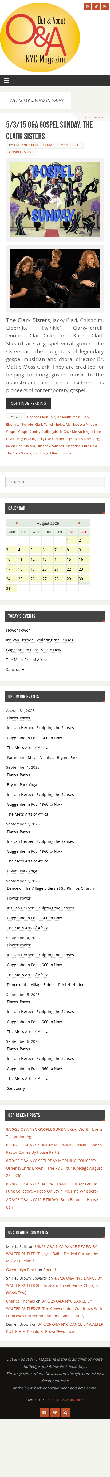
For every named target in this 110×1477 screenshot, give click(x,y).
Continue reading (28, 403)
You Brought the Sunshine (52, 453)
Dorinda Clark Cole (41, 417)
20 (47, 570)
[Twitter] (96, 6)
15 (72, 560)
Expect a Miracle (84, 424)
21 (59, 570)
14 (59, 560)
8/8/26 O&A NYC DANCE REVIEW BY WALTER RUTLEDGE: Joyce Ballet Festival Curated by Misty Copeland (52, 1253)
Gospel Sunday (29, 431)
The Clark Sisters (18, 453)
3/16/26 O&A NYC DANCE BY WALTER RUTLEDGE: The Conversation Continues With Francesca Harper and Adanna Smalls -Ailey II (54, 1308)
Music (29, 152)
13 (47, 560)
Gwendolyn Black (21, 1269)
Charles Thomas (20, 1301)
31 (11, 589)
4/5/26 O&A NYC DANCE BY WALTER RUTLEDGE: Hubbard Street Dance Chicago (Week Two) (54, 1285)
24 (11, 579)
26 (35, 579)
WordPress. (75, 1400)
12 (35, 560)
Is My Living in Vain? (20, 439)
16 (84, 560)
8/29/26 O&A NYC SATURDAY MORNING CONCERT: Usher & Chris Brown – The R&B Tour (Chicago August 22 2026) (54, 1168)
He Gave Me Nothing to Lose (79, 431)
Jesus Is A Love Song (84, 439)
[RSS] (105, 6)
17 (11, 570)
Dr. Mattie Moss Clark (73, 417)
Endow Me (63, 424)
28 (59, 579)
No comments (94, 117)
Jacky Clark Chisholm (52, 439)
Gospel (15, 152)
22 (72, 570)
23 (84, 570)
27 (47, 579)
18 (23, 570)
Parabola (53, 1400)
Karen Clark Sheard (20, 446)
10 (11, 560)
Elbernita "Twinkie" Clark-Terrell (30, 424)
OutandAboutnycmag (34, 145)
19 (35, 570)
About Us (51, 1269)
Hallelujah (49, 431)
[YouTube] (87, 6)
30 (84, 579)
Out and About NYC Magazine (59, 446)
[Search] (98, 483)
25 (23, 579)
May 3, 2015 (71, 145)
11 (23, 560)
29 (72, 579)
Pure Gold (89, 446)
